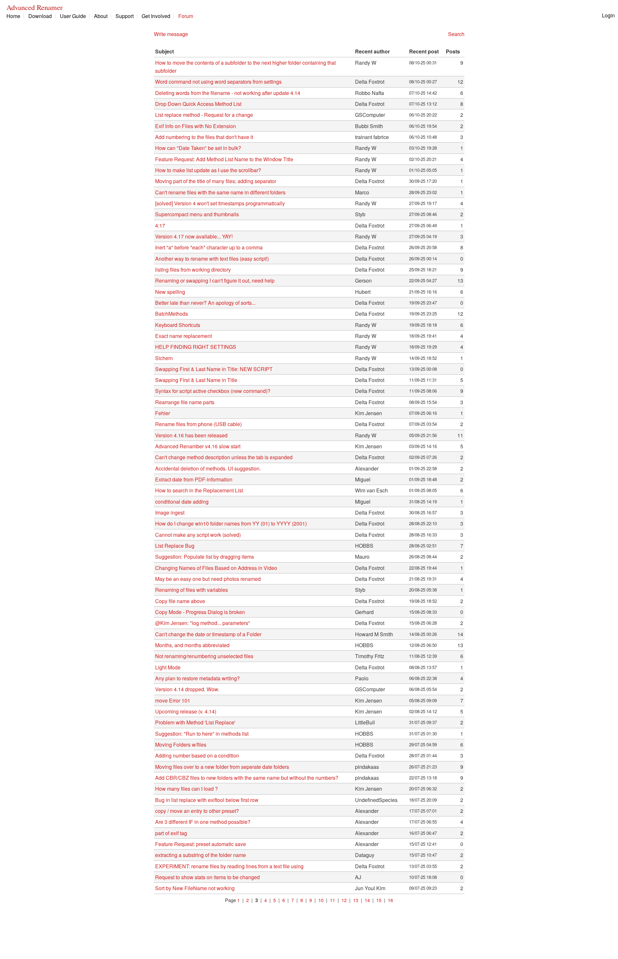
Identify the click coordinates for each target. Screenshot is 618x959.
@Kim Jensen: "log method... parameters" (202, 623)
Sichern (164, 358)
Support (125, 16)
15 (378, 900)
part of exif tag (171, 833)
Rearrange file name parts (184, 402)
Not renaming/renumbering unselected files (204, 656)
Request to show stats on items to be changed (207, 877)
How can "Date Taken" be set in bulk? (198, 148)
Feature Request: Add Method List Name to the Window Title (224, 159)
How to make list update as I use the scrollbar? (208, 170)
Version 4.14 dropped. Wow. (187, 689)
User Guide (73, 16)
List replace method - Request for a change (204, 114)
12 (344, 900)
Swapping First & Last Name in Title (196, 380)
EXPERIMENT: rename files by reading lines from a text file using (229, 866)
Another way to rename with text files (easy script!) (212, 258)
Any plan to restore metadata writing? (197, 678)
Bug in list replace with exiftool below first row (206, 800)
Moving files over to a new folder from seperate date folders (222, 766)
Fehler (162, 413)
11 (332, 900)
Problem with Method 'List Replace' (195, 722)
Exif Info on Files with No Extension (195, 126)
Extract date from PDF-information (193, 479)
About (101, 16)
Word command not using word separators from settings (218, 81)
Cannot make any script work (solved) (198, 534)
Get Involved (156, 16)
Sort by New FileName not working (195, 888)
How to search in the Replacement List (199, 490)
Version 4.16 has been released (191, 435)
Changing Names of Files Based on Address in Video (216, 568)
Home (13, 16)
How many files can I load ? (186, 788)
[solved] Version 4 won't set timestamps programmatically (220, 203)
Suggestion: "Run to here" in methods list (201, 733)
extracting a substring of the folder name (200, 855)
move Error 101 (172, 700)
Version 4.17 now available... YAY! (194, 236)
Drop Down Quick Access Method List (198, 103)
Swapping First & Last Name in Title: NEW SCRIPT (214, 369)
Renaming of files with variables (191, 589)
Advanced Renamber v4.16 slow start (197, 446)
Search (456, 34)
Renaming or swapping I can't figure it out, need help (215, 280)
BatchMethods (171, 313)
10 (320, 900)
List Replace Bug (174, 545)
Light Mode (168, 667)
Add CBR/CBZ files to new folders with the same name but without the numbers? (246, 777)
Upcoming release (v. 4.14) (185, 711)
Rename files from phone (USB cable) (198, 424)
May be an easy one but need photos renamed (208, 578)
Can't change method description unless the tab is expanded (224, 457)
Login (608, 15)
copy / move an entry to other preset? (197, 811)
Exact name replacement (183, 336)
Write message (171, 34)
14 (367, 900)
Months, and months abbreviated (192, 645)
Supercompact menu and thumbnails (197, 214)
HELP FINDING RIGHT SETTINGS (195, 346)
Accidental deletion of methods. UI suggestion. (208, 468)
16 (390, 900)
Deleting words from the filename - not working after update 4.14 (227, 93)
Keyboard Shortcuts (177, 325)
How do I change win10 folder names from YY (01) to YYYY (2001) (231, 523)
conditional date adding (182, 501)
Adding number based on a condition (197, 755)
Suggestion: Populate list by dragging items (204, 556)
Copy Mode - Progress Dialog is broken (200, 612)
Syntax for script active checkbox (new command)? (212, 391)
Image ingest (169, 512)
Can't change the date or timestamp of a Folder (208, 634)
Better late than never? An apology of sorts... (205, 302)
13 (355, 900)
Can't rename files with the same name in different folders (220, 192)
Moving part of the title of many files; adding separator (215, 181)
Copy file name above (180, 601)
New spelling (170, 291)
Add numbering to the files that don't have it (204, 137)
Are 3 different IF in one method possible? (202, 821)
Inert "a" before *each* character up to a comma (209, 247)
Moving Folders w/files (180, 744)
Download (40, 16)
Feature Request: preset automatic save (200, 844)
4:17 (160, 225)
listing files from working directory (193, 269)
